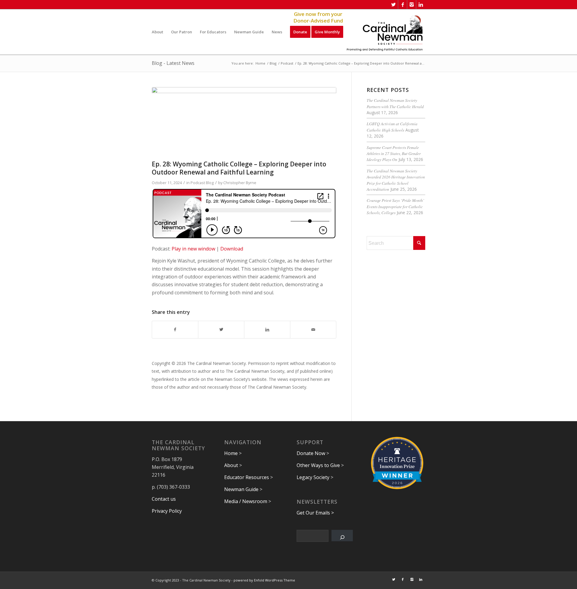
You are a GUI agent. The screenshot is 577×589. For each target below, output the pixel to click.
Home (231, 453)
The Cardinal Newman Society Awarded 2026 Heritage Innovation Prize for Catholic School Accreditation (396, 180)
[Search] (342, 535)
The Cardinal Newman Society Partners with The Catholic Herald (395, 103)
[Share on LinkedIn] (267, 329)
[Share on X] (221, 329)
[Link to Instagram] (411, 4)
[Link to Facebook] (402, 4)
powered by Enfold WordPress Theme (264, 580)
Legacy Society (313, 477)
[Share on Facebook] (175, 329)
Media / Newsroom (245, 501)
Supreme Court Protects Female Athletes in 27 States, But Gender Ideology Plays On (394, 153)
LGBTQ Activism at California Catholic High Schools (392, 126)
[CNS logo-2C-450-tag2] (385, 32)
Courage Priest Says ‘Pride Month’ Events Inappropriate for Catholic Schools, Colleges (395, 206)
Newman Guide (241, 489)
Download (231, 248)
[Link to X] (393, 4)
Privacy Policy (167, 511)
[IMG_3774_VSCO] (244, 122)
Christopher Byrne (239, 182)
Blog (210, 182)
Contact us (164, 499)
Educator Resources (246, 477)
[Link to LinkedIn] (420, 4)
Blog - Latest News (173, 63)
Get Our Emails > (315, 512)
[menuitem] (157, 32)
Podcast (198, 182)
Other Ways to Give (318, 465)
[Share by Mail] (313, 329)
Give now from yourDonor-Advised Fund (318, 17)
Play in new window (193, 248)
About (231, 465)
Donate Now (311, 453)
